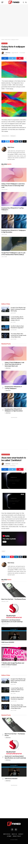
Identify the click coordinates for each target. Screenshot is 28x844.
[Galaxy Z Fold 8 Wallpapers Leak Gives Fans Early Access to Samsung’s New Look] (14, 175)
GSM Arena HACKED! (7, 642)
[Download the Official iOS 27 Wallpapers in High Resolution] (14, 221)
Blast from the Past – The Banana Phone (13, 599)
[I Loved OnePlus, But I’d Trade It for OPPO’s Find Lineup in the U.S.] (5, 318)
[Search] (26, 2)
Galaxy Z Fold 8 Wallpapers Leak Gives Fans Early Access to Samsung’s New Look (13, 185)
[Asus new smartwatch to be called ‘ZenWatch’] (14, 481)
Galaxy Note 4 (5, 135)
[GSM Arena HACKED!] (14, 633)
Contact (20, 834)
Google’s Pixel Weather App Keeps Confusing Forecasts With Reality (18, 309)
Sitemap (9, 836)
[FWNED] (14, 2)
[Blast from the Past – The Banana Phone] (14, 590)
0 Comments (22, 52)
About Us (14, 834)
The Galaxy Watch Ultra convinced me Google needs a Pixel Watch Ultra (18, 335)
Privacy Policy (17, 836)
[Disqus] (14, 280)
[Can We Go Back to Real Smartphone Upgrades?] (5, 328)
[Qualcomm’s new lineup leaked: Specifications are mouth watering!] (14, 611)
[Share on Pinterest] (19, 58)
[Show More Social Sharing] (25, 58)
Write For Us (6, 834)
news (3, 551)
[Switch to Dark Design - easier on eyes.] (23, 2)
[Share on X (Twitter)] (12, 58)
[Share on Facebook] (5, 58)
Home (2, 39)
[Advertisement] (14, 21)
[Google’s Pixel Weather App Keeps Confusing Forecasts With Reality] (5, 309)
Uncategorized (5, 454)
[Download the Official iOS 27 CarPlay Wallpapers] (14, 199)
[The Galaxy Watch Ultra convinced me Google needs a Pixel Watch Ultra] (5, 335)
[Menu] (2, 2)
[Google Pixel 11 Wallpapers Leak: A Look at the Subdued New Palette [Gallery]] (14, 244)
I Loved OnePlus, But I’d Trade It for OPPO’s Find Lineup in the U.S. (17, 318)
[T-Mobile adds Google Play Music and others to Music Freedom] (14, 654)
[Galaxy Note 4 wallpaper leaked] (14, 69)
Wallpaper (4, 43)
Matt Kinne (8, 52)
